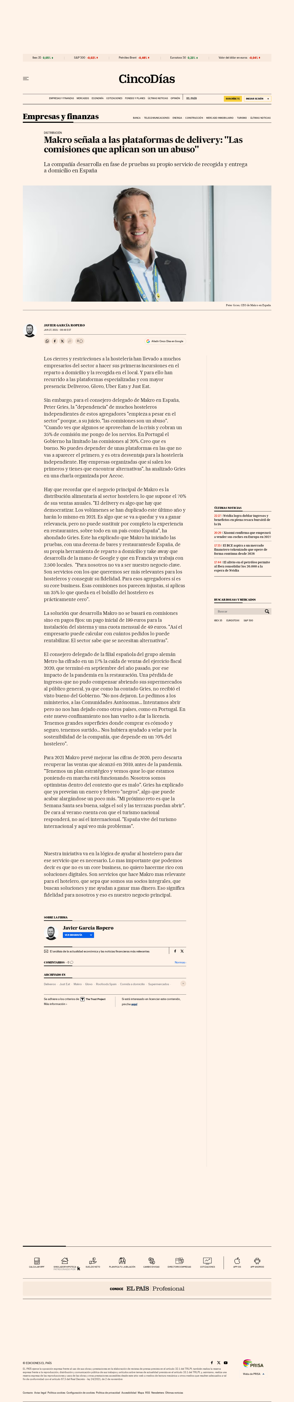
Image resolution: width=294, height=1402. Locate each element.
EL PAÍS (190, 97)
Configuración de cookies (81, 1392)
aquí (134, 1004)
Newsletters (157, 1392)
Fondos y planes (135, 98)
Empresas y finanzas (61, 98)
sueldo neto (93, 1267)
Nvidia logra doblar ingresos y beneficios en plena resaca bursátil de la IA (242, 520)
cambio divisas (151, 1267)
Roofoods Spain (106, 984)
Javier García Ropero (64, 325)
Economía (98, 98)
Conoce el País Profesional (147, 1289)
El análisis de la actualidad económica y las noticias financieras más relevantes (99, 951)
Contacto (28, 1392)
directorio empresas (179, 1267)
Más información (54, 1004)
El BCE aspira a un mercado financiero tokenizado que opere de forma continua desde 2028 (240, 550)
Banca (137, 118)
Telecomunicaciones (156, 118)
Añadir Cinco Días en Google (167, 341)
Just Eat (64, 984)
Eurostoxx (232, 620)
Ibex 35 (36, 57)
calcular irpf (36, 1267)
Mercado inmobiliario (220, 118)
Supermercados (158, 984)
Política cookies (56, 1392)
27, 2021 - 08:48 (57, 330)
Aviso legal (40, 1392)
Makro (78, 984)
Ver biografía (73, 934)
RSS (147, 1392)
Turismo (242, 118)
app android (257, 1267)
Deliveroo (50, 984)
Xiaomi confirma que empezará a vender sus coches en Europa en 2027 (242, 535)
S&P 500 (79, 57)
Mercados (83, 98)
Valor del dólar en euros (233, 57)
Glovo (89, 984)
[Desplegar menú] (26, 78)
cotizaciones (207, 1267)
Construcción (194, 118)
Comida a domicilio (132, 984)
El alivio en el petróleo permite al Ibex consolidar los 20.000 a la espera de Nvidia (242, 566)
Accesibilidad (128, 1392)
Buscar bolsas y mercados (235, 599)
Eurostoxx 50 (178, 57)
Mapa (141, 1392)
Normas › (180, 962)
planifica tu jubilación (122, 1267)
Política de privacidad (108, 1392)
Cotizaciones (114, 98)
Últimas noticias (158, 98)
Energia (177, 118)
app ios (237, 1267)
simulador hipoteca (65, 1267)
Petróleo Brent (127, 57)
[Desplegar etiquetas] (183, 983)
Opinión (175, 98)
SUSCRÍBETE (233, 98)
